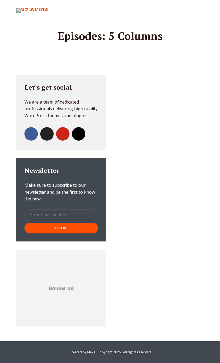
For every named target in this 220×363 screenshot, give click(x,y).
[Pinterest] (62, 134)
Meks (91, 352)
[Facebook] (31, 134)
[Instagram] (78, 134)
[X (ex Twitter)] (47, 134)
